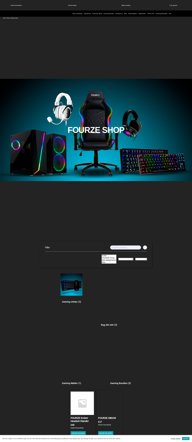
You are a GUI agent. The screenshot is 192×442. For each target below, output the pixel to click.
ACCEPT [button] (185, 438)
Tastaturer (119, 13)
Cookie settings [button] (175, 438)
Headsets (87, 13)
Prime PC (150, 13)
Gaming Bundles (162, 13)
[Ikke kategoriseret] (109, 260)
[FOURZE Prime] (109, 258)
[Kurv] (180, 13)
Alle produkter (77, 13)
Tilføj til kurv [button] (78, 433)
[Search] (139, 247)
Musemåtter (132, 13)
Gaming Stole (97, 13)
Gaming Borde (109, 13)
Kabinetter (142, 13)
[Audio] (109, 256)
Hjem (4, 18)
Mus (125, 13)
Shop (8, 18)
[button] (188, 13)
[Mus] (109, 262)
